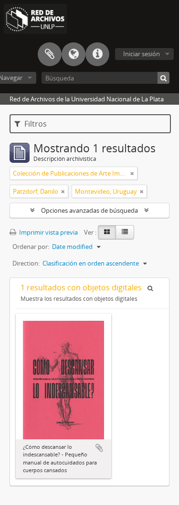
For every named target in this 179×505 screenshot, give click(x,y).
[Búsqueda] (163, 78)
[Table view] (125, 232)
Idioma (73, 54)
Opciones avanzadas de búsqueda (89, 210)
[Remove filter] (132, 173)
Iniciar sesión (141, 54)
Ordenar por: (30, 246)
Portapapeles (50, 54)
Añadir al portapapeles (99, 448)
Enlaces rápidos (97, 54)
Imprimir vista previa (48, 232)
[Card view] (107, 232)
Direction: (26, 263)
